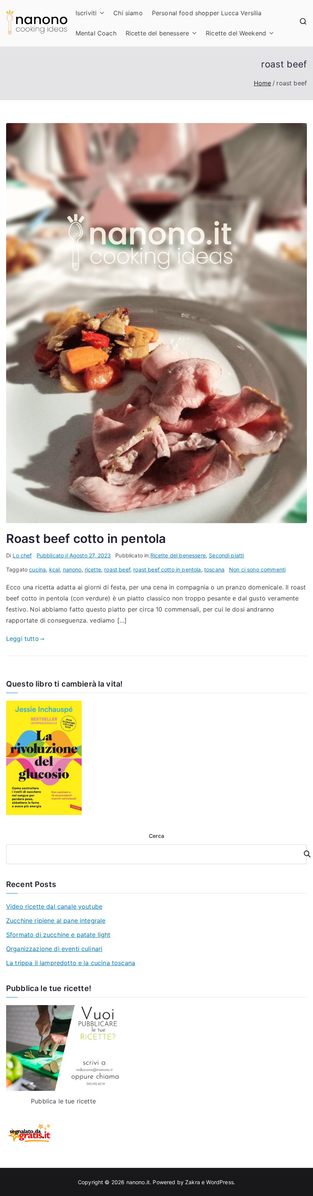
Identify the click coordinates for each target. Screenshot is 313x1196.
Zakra (192, 1182)
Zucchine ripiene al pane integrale (55, 920)
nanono (72, 569)
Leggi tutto (22, 638)
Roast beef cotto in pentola (86, 538)
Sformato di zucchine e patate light (58, 934)
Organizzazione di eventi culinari (54, 949)
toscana (214, 569)
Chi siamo (127, 13)
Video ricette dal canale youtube (54, 906)
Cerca (157, 836)
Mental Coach (96, 33)
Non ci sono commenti (257, 569)
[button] (100, 13)
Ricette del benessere (157, 33)
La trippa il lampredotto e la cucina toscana (70, 963)
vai (303, 854)
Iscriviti (86, 13)
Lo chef (22, 555)
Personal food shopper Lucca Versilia (207, 13)
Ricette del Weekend (236, 33)
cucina (37, 569)
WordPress (219, 1182)
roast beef (117, 569)
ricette (93, 569)
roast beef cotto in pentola (167, 569)
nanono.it (138, 1182)
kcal (54, 569)
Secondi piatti (226, 555)
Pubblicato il (74, 555)
